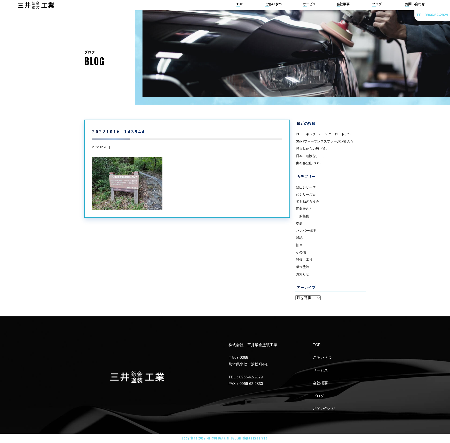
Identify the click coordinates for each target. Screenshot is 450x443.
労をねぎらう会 (307, 201)
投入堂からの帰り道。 (312, 148)
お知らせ (302, 274)
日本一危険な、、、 (311, 156)
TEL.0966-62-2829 (432, 15)
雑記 (299, 238)
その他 (301, 252)
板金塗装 (302, 267)
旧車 (299, 245)
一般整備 (302, 216)
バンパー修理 (306, 230)
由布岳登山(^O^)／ (310, 163)
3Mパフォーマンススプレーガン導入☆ (324, 141)
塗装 (299, 223)
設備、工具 (304, 259)
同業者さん (304, 209)
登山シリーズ (306, 187)
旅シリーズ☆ (306, 194)
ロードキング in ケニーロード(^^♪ (323, 134)
